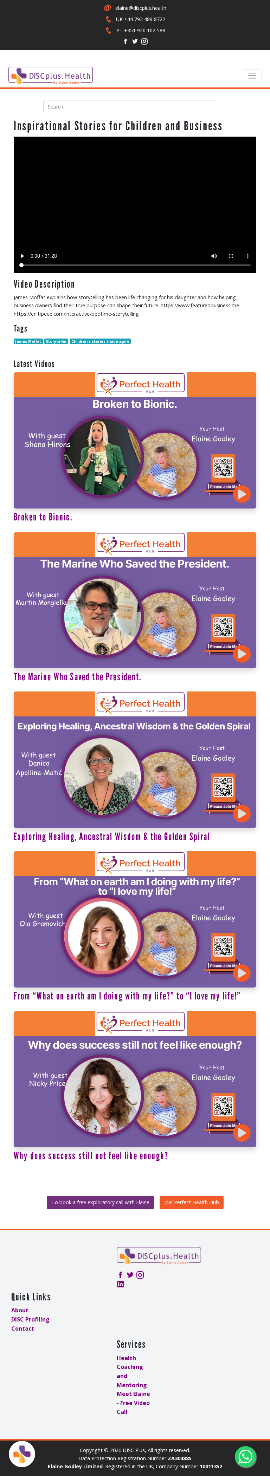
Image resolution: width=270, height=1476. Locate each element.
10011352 (211, 1466)
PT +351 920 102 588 (140, 30)
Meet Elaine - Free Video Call (133, 1403)
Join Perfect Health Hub (191, 1202)
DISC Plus (134, 1450)
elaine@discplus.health (140, 8)
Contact (22, 1328)
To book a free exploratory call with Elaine (100, 1202)
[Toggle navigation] (252, 75)
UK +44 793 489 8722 (140, 19)
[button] (22, 1454)
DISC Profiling (30, 1319)
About (19, 1310)
